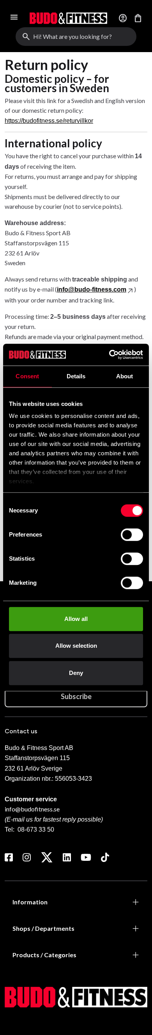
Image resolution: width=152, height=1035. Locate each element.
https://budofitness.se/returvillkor (49, 120)
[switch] (132, 534)
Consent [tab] (27, 376)
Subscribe (76, 696)
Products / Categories (44, 954)
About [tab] (124, 376)
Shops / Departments (43, 928)
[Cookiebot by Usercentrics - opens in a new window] (109, 355)
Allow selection (76, 645)
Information (30, 902)
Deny (76, 673)
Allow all (76, 618)
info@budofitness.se (32, 809)
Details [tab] (76, 376)
